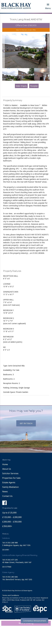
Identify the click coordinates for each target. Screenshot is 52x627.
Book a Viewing (26, 623)
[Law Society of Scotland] (23, 609)
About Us (6, 469)
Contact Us (7, 496)
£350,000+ (7, 526)
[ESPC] (7, 609)
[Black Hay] (16, 6)
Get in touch (26, 423)
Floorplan (34, 86)
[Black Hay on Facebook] (4, 503)
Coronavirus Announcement (34, 620)
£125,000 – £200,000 (12, 517)
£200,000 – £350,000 (12, 521)
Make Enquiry (21, 86)
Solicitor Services (10, 473)
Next (48, 51)
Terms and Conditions (10, 595)
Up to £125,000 (9, 512)
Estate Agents (8, 482)
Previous (3, 51)
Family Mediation (10, 487)
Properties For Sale (11, 478)
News (5, 491)
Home (5, 464)
